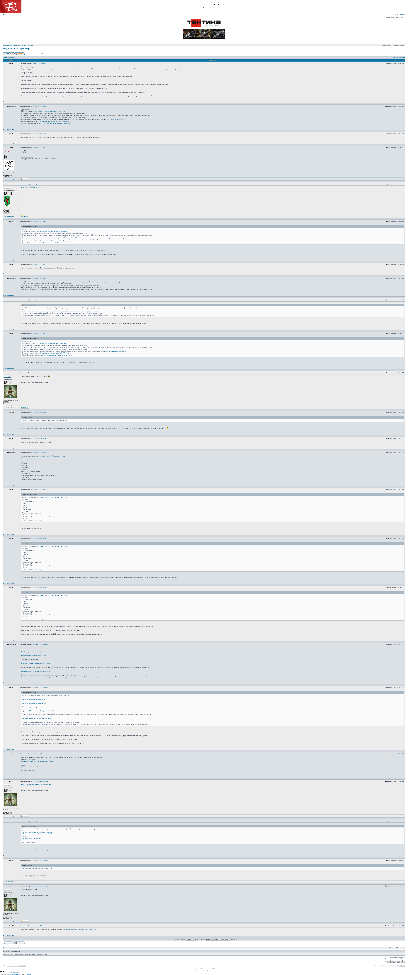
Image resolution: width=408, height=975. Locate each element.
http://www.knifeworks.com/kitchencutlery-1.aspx (51, 456)
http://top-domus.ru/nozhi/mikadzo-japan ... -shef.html (79, 929)
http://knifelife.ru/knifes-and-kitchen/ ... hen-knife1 (50, 111)
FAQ (397, 14)
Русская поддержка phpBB (204, 970)
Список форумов (7, 45)
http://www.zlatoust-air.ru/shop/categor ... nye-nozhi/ (37, 663)
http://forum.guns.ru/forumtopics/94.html (33, 652)
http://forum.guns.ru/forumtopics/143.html (33, 655)
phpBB (198, 968)
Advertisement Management (13, 974)
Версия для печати (9, 57)
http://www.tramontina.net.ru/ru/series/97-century (54, 121)
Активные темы (21, 42)
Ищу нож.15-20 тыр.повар (16, 48)
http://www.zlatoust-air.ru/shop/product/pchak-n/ (35, 671)
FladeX (29, 974)
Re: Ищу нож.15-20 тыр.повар (40, 644)
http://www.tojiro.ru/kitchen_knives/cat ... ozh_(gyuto (37, 761)
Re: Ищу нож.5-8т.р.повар (39, 106)
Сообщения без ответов (9, 42)
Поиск (403, 14)
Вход (5, 14)
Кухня (15, 45)
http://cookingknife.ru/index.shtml (31, 187)
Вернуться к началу (8, 101)
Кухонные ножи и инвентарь (25, 45)
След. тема (402, 57)
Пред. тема (395, 57)
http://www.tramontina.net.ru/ (116, 119)
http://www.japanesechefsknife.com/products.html (36, 784)
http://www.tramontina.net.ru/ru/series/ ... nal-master (55, 123)
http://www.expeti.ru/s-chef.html (30, 767)
